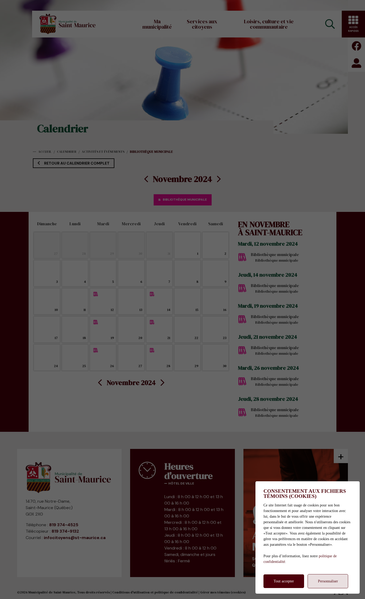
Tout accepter (284, 581)
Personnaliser (328, 581)
